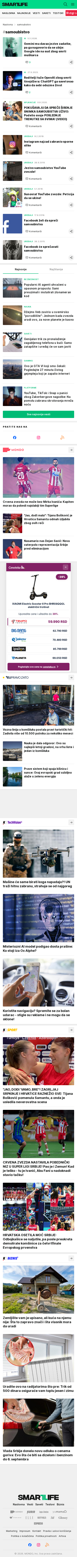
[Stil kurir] (52, 1517)
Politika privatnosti (46, 1536)
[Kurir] (31, 1512)
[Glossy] (63, 1517)
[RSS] (62, 437)
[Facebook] (15, 437)
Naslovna (8, 24)
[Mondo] (16, 1512)
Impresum (25, 1530)
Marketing (11, 1530)
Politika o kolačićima (22, 1536)
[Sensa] (41, 1517)
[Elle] (29, 1517)
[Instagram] (38, 437)
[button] (28, 62)
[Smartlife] (14, 4)
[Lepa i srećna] (43, 1512)
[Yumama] (60, 1512)
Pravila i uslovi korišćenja (57, 1530)
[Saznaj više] (71, 450)
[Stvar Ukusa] (15, 1517)
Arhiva (62, 1536)
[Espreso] (38, 1523)
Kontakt (36, 1530)
